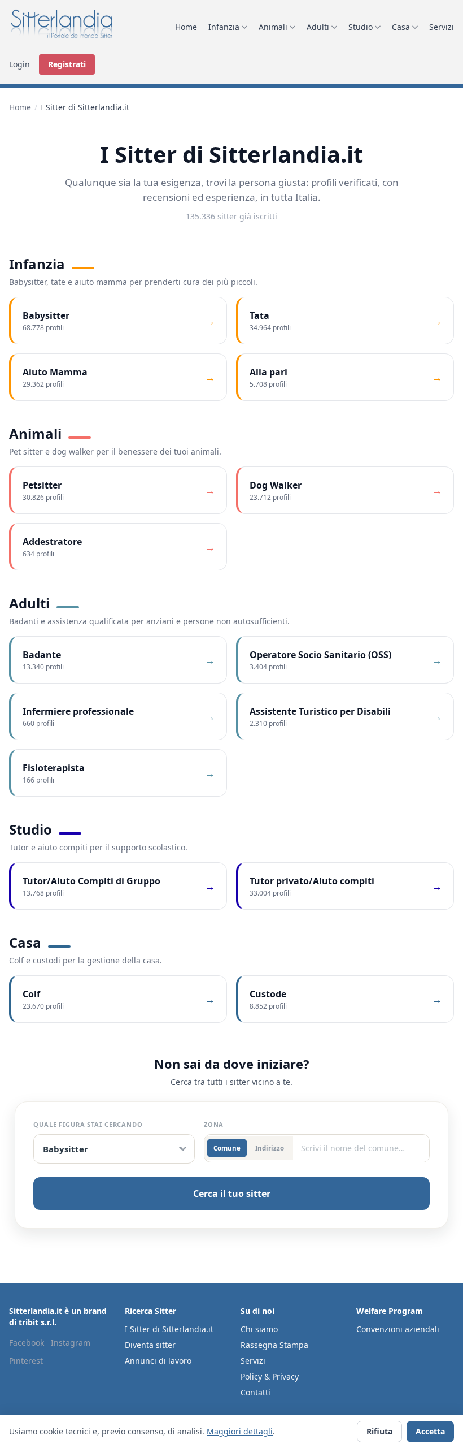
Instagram (70, 1342)
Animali (273, 26)
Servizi (441, 26)
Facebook (26, 1342)
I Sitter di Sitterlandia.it (169, 1329)
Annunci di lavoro (158, 1360)
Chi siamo (259, 1329)
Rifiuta (379, 1431)
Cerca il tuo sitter (231, 1193)
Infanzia (223, 26)
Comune (227, 1148)
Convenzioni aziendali (397, 1329)
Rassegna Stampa (274, 1344)
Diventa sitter (150, 1344)
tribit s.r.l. (37, 1322)
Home (186, 26)
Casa (401, 26)
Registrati (67, 64)
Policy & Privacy (270, 1376)
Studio (360, 26)
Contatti (255, 1392)
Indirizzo (269, 1148)
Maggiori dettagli (240, 1431)
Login (19, 64)
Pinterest (26, 1360)
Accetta (430, 1431)
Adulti (318, 26)
